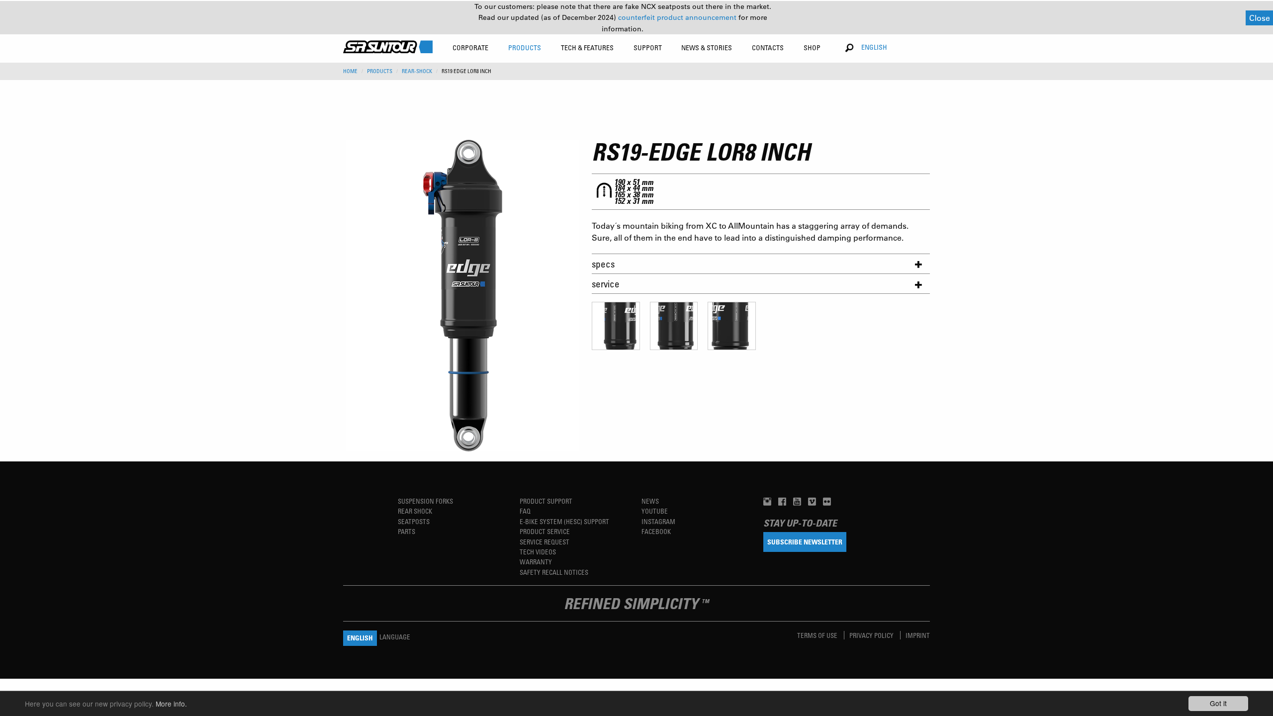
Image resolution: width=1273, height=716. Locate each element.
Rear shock (415, 511)
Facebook (656, 531)
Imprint (918, 635)
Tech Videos (538, 551)
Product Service (545, 531)
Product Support (546, 501)
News (650, 501)
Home (350, 71)
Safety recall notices (554, 572)
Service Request (544, 541)
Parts (406, 531)
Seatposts (414, 521)
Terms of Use (818, 635)
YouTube (654, 511)
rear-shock (417, 71)
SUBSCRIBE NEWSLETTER (804, 541)
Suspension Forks (425, 501)
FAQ (525, 511)
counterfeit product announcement (678, 17)
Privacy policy (872, 635)
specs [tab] (603, 263)
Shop (812, 47)
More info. (171, 704)
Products (379, 71)
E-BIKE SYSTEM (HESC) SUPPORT (564, 521)
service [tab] (606, 283)
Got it (1218, 703)
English (874, 47)
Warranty (536, 561)
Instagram (658, 521)
